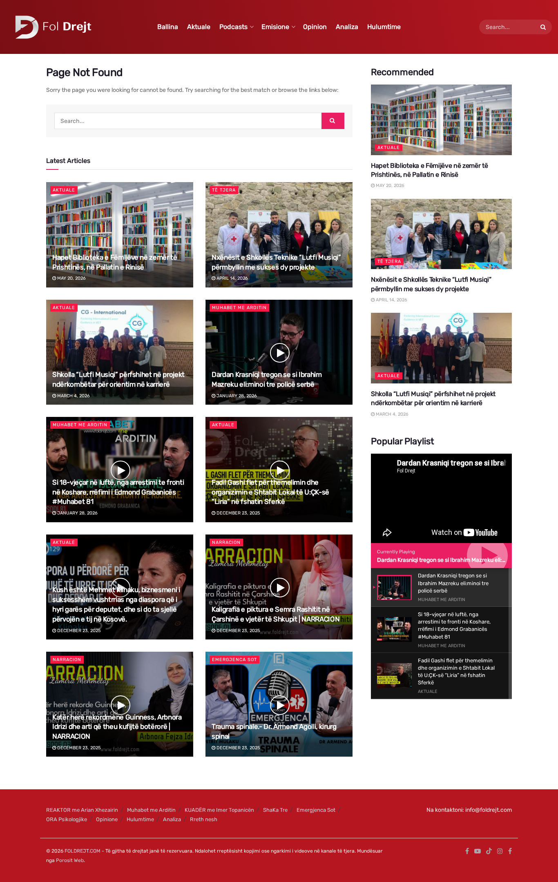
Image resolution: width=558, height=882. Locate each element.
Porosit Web (70, 860)
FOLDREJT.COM (82, 851)
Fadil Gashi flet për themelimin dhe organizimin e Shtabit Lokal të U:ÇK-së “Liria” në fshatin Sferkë (270, 492)
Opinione (107, 819)
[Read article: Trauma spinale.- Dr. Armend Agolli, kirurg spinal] (279, 704)
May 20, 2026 (71, 278)
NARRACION (226, 542)
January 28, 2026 (236, 396)
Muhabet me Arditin (239, 307)
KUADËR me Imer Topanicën (219, 810)
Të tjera (224, 190)
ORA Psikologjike (66, 819)
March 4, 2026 (73, 396)
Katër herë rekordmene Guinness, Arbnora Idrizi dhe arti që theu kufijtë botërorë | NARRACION (117, 727)
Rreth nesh (203, 819)
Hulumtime (384, 27)
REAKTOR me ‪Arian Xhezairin (82, 810)
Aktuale (198, 27)
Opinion (315, 27)
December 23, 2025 (237, 513)
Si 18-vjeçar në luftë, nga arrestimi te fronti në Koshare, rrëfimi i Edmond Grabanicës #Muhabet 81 (118, 492)
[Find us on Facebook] (467, 851)
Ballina (167, 27)
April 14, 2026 (231, 278)
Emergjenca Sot (234, 659)
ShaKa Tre (275, 810)
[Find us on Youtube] (477, 851)
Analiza (347, 27)
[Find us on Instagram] (500, 851)
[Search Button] (544, 27)
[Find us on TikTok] (489, 851)
